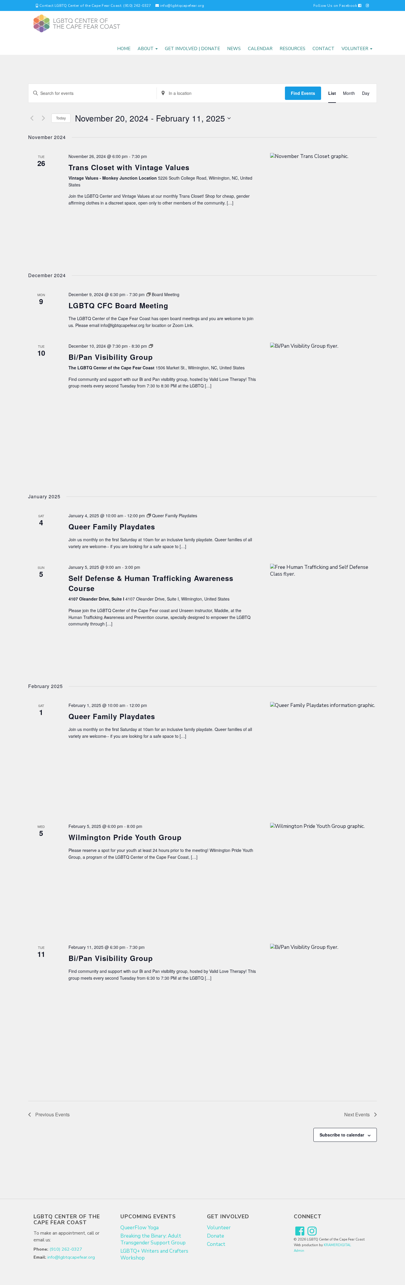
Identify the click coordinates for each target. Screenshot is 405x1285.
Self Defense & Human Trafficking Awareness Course (150, 583)
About (146, 49)
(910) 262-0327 (66, 1249)
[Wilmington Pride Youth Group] (323, 876)
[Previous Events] (31, 118)
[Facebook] (299, 1231)
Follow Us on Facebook (335, 5)
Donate (215, 1236)
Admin (299, 1250)
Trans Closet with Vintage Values (128, 167)
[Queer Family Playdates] (323, 755)
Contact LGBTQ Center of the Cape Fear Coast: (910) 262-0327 (94, 5)
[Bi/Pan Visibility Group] (323, 412)
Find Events (303, 93)
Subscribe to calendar (342, 1135)
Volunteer (355, 49)
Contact (323, 49)
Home (123, 49)
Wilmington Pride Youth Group (125, 837)
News (234, 49)
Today (61, 117)
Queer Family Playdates (111, 526)
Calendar (260, 49)
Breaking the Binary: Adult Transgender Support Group (153, 1239)
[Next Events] (43, 118)
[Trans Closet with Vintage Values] (323, 206)
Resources (292, 49)
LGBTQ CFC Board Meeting (118, 305)
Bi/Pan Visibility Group (110, 357)
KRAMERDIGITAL (337, 1245)
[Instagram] (368, 5)
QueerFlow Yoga (139, 1227)
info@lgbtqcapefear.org (181, 5)
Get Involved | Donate (192, 49)
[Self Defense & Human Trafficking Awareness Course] (323, 617)
